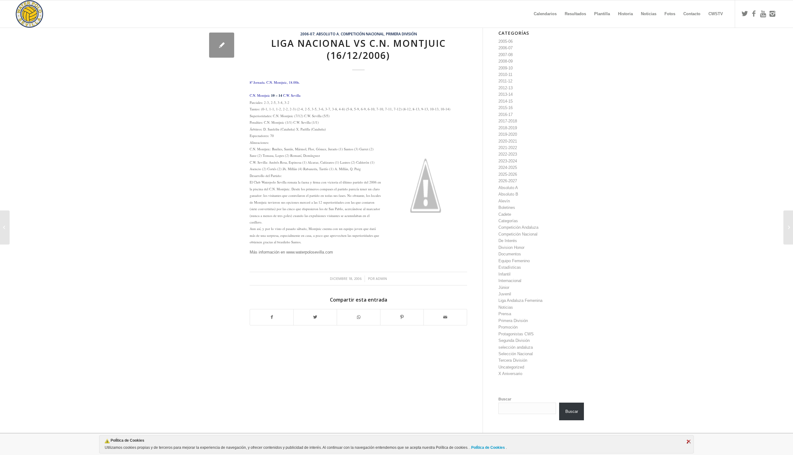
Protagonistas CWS (516, 334)
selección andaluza (515, 347)
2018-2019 (507, 128)
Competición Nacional (362, 33)
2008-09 (505, 61)
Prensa (504, 313)
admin (381, 278)
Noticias (505, 307)
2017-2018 (507, 121)
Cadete (504, 214)
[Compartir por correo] (445, 317)
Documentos (509, 254)
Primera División (401, 33)
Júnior (503, 287)
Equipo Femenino (514, 260)
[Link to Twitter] (744, 13)
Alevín (504, 201)
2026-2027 (507, 181)
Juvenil (504, 294)
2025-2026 (507, 174)
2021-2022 (507, 147)
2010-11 (505, 74)
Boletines (506, 207)
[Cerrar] (688, 441)
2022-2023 (507, 154)
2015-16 (505, 107)
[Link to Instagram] (772, 13)
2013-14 (505, 94)
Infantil (504, 274)
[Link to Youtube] (763, 13)
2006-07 (307, 33)
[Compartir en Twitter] (315, 317)
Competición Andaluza (518, 227)
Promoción (508, 327)
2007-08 (505, 54)
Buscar (504, 399)
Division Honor (511, 247)
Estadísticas (509, 267)
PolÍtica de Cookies (488, 447)
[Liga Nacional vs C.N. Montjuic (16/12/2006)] (221, 45)
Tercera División (512, 360)
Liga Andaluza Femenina (520, 300)
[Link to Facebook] (754, 13)
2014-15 (505, 101)
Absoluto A (327, 33)
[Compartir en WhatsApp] (358, 317)
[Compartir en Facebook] (271, 317)
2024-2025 (507, 167)
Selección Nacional (515, 353)
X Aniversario (510, 373)
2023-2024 (507, 161)
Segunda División (514, 340)
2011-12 (505, 81)
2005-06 (505, 41)
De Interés (507, 240)
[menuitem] (545, 14)
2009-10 (505, 68)
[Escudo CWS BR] (29, 14)
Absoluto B (508, 194)
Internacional (509, 280)
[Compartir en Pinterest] (401, 317)
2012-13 (505, 88)
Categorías (508, 221)
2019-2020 (507, 134)
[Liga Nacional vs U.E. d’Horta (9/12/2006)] (5, 227)
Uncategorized (511, 367)
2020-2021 (507, 141)
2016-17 (505, 114)
